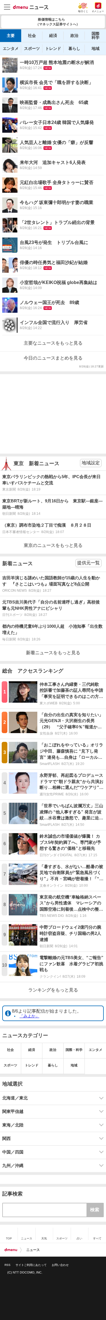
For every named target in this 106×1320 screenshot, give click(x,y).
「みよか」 (29, 1016)
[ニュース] (30, 7)
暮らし (74, 48)
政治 (74, 35)
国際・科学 (74, 1050)
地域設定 (91, 462)
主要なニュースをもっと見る (53, 343)
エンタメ (11, 48)
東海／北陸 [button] (12, 1125)
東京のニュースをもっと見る (53, 545)
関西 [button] (6, 1138)
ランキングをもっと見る (53, 990)
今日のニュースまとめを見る (53, 358)
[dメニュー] (11, 1250)
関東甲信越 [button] (12, 1111)
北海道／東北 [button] (15, 1098)
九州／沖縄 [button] (12, 1165)
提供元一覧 (88, 562)
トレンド (53, 48)
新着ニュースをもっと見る (53, 652)
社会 (32, 35)
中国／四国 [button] (12, 1152)
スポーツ (32, 48)
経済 (53, 35)
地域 (95, 48)
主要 (11, 35)
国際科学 (95, 35)
